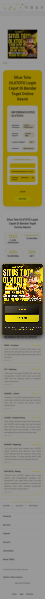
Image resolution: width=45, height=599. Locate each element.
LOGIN (22, 309)
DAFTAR (22, 318)
